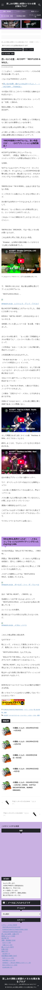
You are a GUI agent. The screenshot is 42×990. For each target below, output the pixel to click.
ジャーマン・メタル (26, 715)
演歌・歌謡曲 (7, 11)
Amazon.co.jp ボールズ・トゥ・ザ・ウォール (20, 585)
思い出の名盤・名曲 (7, 16)
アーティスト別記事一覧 (35, 15)
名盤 (38, 715)
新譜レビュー (35, 11)
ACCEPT (6, 715)
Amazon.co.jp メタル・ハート (14, 625)
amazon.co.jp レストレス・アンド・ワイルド (20, 304)
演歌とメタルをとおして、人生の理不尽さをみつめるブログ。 (21, 984)
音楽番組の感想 (21, 16)
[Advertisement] (21, 855)
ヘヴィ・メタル (21, 11)
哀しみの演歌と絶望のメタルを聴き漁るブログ (21, 4)
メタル (34, 715)
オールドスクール (14, 715)
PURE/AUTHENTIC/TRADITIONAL (13, 709)
